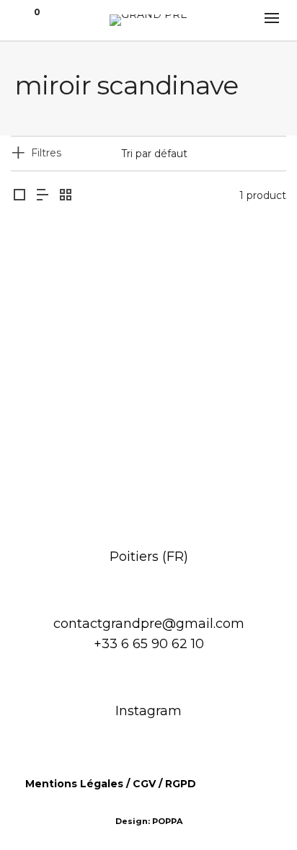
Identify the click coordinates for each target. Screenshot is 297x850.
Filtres (46, 152)
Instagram (148, 711)
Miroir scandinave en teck (148, 450)
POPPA (167, 821)
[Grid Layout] (65, 195)
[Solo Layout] (19, 195)
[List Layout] (42, 195)
